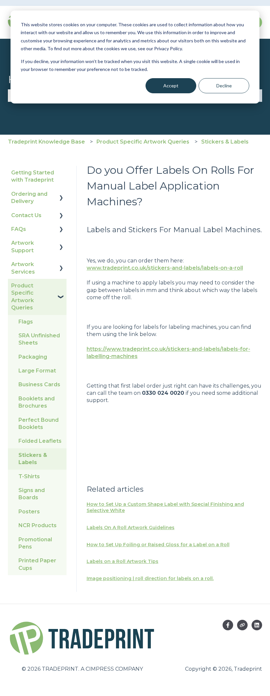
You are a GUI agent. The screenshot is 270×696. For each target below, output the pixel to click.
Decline (224, 85)
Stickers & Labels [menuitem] (32, 458)
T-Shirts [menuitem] (29, 476)
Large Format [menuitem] (37, 371)
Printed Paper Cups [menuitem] (37, 564)
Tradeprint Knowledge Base (46, 142)
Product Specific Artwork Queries (142, 142)
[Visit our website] (242, 625)
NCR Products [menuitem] (37, 525)
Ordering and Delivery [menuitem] (29, 197)
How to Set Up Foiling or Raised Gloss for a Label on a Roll (158, 545)
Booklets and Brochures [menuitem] (36, 402)
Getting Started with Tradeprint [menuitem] (32, 176)
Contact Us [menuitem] (26, 215)
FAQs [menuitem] (18, 229)
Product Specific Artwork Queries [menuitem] (22, 296)
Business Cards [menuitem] (39, 384)
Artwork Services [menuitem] (23, 268)
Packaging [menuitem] (32, 357)
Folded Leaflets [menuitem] (40, 441)
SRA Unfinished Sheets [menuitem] (39, 339)
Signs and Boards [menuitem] (31, 494)
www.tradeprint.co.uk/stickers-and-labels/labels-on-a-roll (165, 268)
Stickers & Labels (225, 142)
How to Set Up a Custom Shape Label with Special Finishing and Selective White (165, 507)
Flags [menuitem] (25, 322)
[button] (61, 194)
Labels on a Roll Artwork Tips (122, 561)
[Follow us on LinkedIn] (257, 625)
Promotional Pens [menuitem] (35, 543)
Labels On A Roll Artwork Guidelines (131, 527)
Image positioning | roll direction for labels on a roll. (150, 578)
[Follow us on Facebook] (228, 625)
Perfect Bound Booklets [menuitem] (38, 423)
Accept (170, 85)
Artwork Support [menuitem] (22, 246)
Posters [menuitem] (29, 511)
